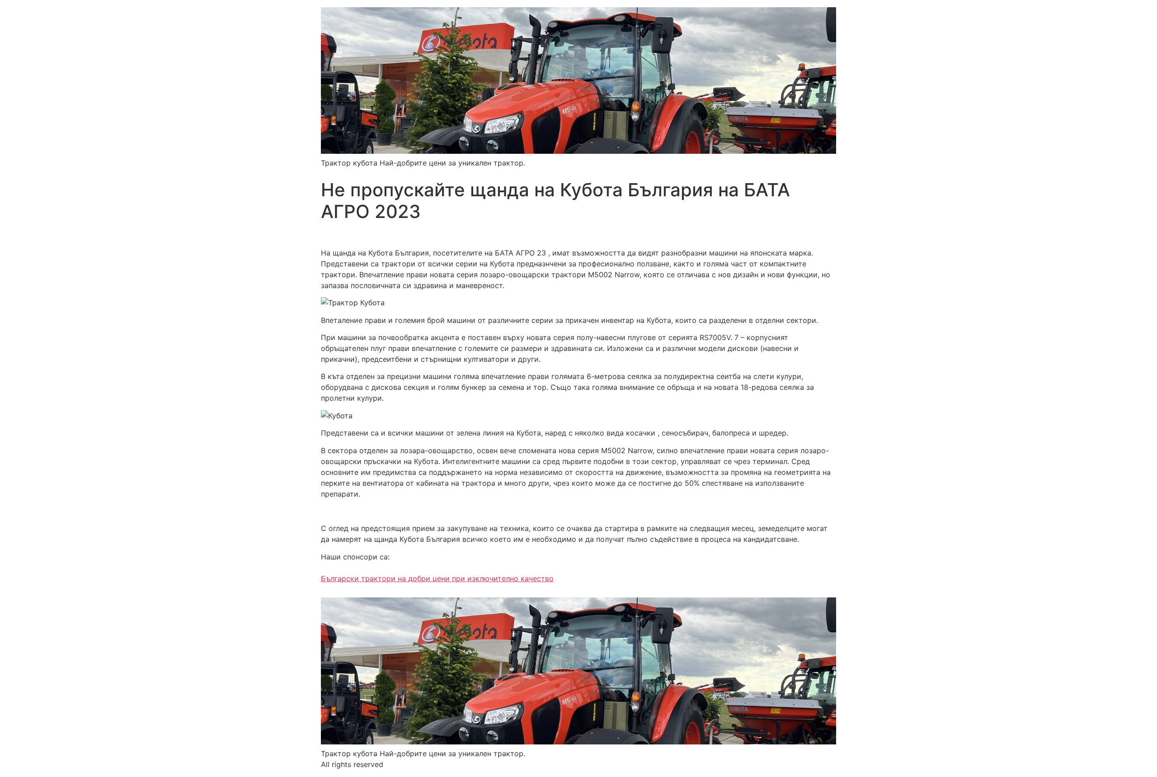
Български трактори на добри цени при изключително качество (437, 578)
